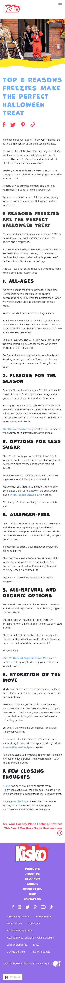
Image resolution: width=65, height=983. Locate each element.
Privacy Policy (43, 916)
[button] (12, 977)
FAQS (36, 945)
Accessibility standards (19, 930)
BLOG (32, 894)
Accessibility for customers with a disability (30, 937)
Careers (32, 883)
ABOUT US (32, 873)
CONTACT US (32, 899)
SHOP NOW (32, 878)
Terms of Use (14, 923)
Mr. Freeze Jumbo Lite (27, 494)
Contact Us (34, 923)
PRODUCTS (32, 868)
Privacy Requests (40, 952)
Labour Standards (17, 945)
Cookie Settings (16, 952)
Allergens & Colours (18, 916)
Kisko (6, 786)
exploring (20, 801)
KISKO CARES (32, 889)
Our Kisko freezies (15, 429)
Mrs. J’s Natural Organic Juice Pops (26, 658)
